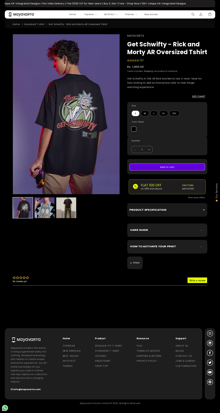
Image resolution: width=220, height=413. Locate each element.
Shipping (148, 71)
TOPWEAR (69, 345)
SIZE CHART (198, 96)
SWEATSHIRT (103, 361)
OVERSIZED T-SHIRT (107, 351)
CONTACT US (184, 356)
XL (163, 113)
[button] (90, 14)
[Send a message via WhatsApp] (5, 408)
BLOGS (180, 351)
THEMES (68, 366)
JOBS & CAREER (185, 361)
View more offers (196, 197)
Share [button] (136, 262)
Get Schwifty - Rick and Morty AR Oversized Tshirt (77, 24)
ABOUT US (182, 345)
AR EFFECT (69, 361)
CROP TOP (101, 366)
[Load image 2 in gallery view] (44, 207)
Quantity (135, 140)
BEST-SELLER (70, 356)
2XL (174, 113)
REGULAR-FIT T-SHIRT (108, 345)
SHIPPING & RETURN (149, 356)
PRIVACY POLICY (147, 361)
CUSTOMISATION (186, 366)
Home (16, 24)
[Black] (134, 129)
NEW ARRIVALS (72, 351)
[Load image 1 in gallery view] (23, 207)
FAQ (139, 345)
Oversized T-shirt (34, 24)
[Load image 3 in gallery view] (66, 207)
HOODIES (100, 356)
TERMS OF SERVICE (148, 351)
